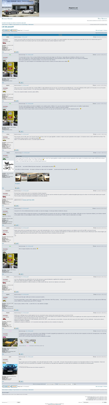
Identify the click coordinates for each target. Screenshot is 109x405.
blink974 (27, 345)
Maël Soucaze (58, 404)
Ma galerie (17, 183)
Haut (3, 82)
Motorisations (31, 24)
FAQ (100, 18)
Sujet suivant (104, 32)
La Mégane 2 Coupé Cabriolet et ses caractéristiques (18, 24)
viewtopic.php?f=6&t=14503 (28, 200)
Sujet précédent (98, 32)
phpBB (51, 403)
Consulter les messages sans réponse (9, 22)
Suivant (105, 30)
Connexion (5, 18)
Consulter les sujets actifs (21, 22)
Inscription (10, 18)
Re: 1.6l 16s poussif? (29, 54)
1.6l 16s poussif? (8, 27)
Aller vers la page (99, 30)
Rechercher (104, 18)
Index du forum (5, 24)
